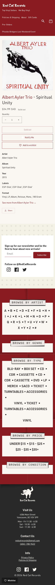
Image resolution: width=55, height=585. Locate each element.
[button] (45, 21)
